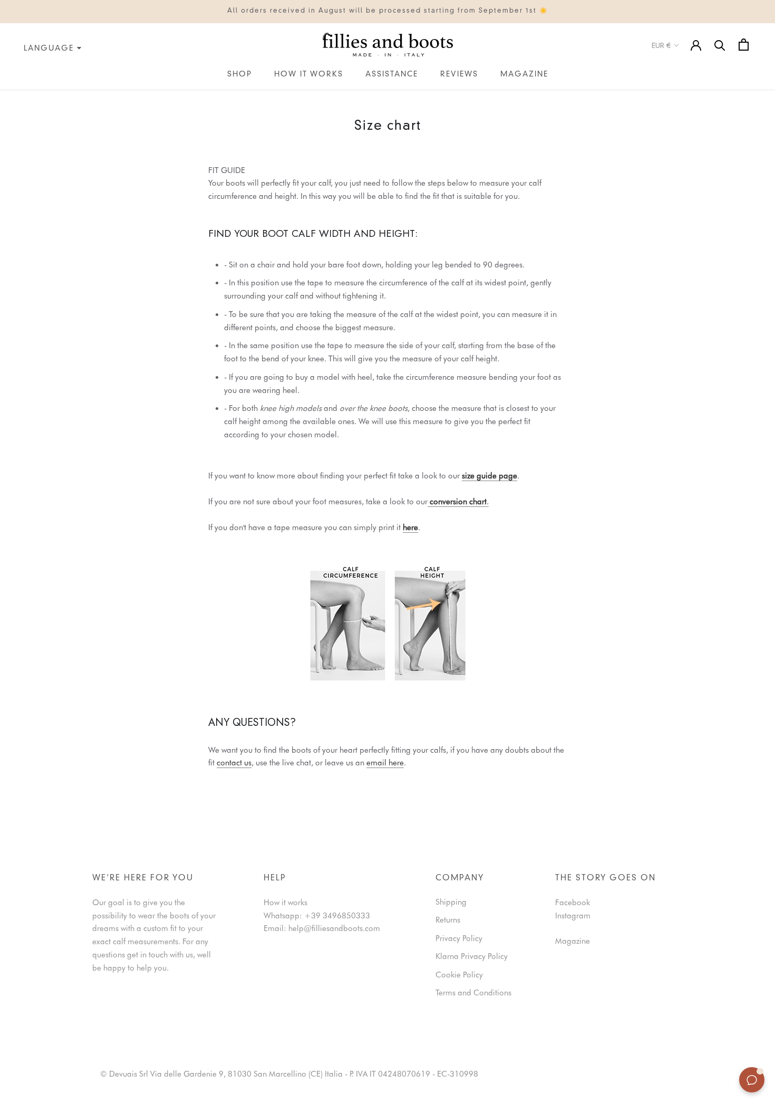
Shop (239, 74)
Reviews (459, 74)
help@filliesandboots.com (334, 928)
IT (3, 96)
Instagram (572, 915)
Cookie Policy (459, 975)
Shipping (451, 902)
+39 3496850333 (337, 915)
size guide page (489, 476)
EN (13, 96)
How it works (308, 74)
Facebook (572, 902)
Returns (447, 920)
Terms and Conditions (473, 993)
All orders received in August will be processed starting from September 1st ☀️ (387, 11)
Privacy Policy (458, 938)
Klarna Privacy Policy (471, 956)
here (410, 527)
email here (385, 763)
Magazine (524, 74)
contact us (234, 763)
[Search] (719, 44)
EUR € (661, 45)
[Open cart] (744, 45)
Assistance (391, 74)
